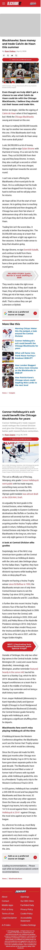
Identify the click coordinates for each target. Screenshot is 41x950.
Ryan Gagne (10, 435)
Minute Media (15, 931)
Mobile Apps (7, 905)
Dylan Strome (28, 148)
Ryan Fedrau (10, 51)
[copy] (16, 55)
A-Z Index (6, 925)
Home (4, 393)
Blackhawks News (15, 878)
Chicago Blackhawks (24, 117)
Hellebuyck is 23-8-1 (11, 812)
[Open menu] (3, 3)
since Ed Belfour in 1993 (19, 584)
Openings (24, 897)
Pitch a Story (7, 909)
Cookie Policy (26, 913)
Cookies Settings (28, 925)
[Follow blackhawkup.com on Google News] (35, 313)
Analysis (12, 393)
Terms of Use (8, 913)
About (4, 897)
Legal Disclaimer (9, 918)
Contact (5, 901)
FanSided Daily (27, 905)
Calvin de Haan (9, 113)
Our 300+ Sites (27, 901)
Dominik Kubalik (31, 250)
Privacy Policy (26, 909)
